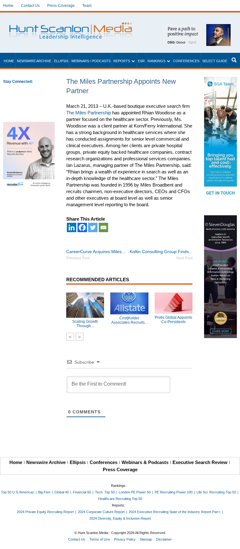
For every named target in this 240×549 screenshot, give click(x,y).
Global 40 (61, 492)
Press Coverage (61, 5)
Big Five (44, 492)
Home (8, 5)
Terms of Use (99, 539)
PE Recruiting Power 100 (173, 492)
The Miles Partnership (88, 112)
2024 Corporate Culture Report (101, 512)
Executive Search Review (200, 462)
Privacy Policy (125, 539)
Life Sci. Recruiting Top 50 (216, 492)
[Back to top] (231, 540)
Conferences (186, 61)
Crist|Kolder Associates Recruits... (129, 320)
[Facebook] (82, 227)
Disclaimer (164, 539)
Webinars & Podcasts (145, 462)
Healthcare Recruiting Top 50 (120, 499)
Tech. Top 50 (105, 492)
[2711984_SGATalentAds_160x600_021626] (220, 138)
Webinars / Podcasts (91, 61)
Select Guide (214, 61)
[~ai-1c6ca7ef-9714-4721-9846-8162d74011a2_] (197, 27)
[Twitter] (93, 227)
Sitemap (146, 539)
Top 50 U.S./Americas (17, 492)
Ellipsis (61, 61)
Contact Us (30, 5)
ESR (141, 61)
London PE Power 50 (135, 492)
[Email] (103, 227)
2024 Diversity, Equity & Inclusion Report (120, 518)
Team (87, 5)
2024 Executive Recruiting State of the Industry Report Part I (174, 512)
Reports (121, 61)
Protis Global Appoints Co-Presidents (173, 319)
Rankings (156, 61)
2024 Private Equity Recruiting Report (45, 512)
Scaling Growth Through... (85, 323)
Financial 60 (82, 492)
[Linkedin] (71, 227)
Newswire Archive (34, 61)
